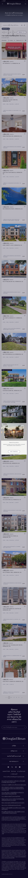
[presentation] (14, 451)
